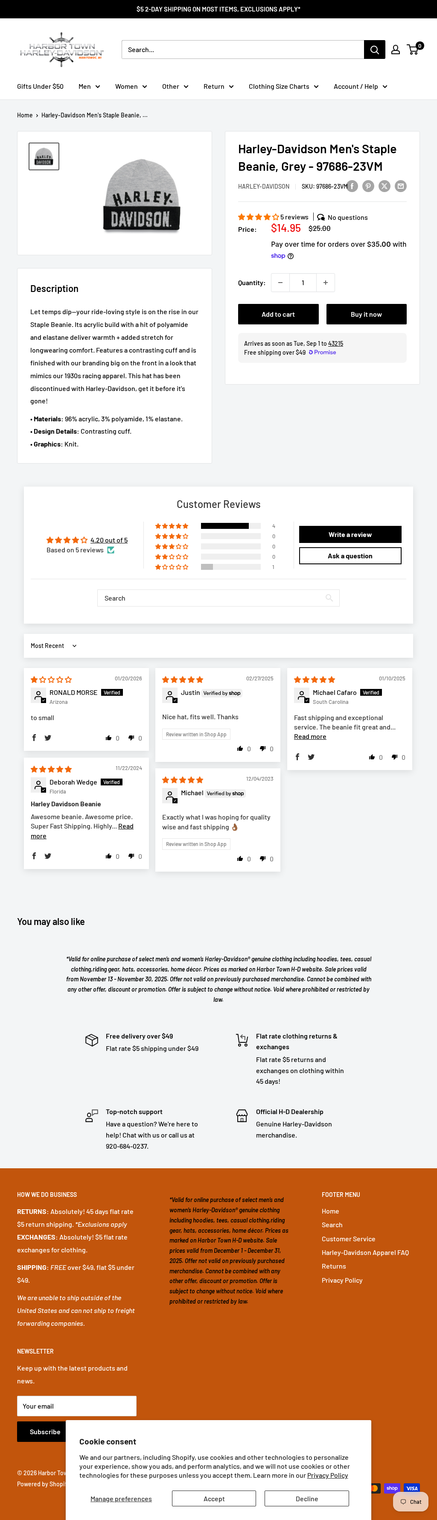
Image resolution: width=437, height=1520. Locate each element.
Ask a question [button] (350, 555)
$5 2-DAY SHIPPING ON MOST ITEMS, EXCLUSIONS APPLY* (218, 9)
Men (85, 86)
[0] (413, 49)
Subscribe (45, 1431)
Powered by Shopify (43, 1484)
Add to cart (278, 314)
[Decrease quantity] (280, 283)
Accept (214, 1498)
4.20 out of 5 (109, 540)
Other (170, 86)
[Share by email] (401, 185)
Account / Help (356, 86)
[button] (259, 217)
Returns (334, 1266)
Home (25, 115)
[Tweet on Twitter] (384, 185)
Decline (307, 1498)
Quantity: (252, 282)
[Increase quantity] (326, 283)
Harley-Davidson (263, 186)
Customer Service (349, 1238)
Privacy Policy (327, 1475)
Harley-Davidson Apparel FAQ (365, 1252)
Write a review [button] (350, 534)
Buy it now (366, 314)
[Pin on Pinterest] (368, 185)
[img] (51, 679)
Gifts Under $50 (40, 86)
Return (214, 86)
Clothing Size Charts (279, 86)
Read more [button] (310, 736)
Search (332, 1224)
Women (126, 86)
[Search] (374, 49)
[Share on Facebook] (352, 185)
